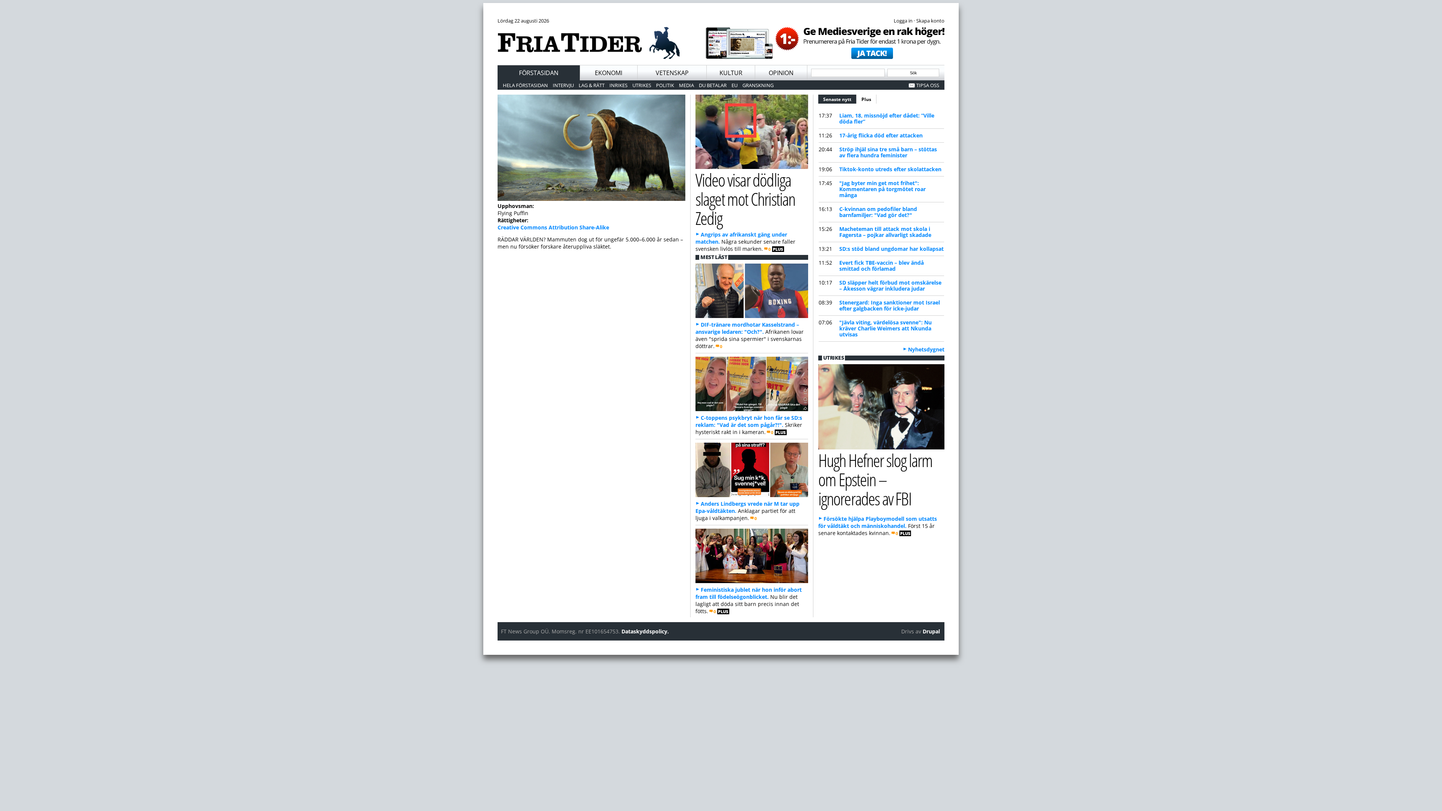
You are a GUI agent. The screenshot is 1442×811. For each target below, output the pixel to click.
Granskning (758, 85)
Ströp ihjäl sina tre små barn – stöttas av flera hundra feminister (888, 152)
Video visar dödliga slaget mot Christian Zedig (745, 198)
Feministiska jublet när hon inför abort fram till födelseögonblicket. (748, 593)
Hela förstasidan (525, 85)
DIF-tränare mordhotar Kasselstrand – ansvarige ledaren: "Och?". (747, 328)
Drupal (931, 631)
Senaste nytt (840, 99)
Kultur (730, 73)
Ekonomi (608, 73)
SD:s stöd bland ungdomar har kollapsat (891, 248)
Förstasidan (538, 73)
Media (686, 85)
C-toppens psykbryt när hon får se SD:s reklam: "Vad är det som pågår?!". (748, 421)
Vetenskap (672, 73)
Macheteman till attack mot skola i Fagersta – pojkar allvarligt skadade (885, 231)
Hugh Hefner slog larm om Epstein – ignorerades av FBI (875, 479)
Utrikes (641, 85)
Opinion (781, 73)
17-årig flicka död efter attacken (881, 135)
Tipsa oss (927, 85)
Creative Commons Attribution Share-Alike (553, 227)
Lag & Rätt (592, 85)
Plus (866, 99)
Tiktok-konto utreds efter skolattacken (890, 169)
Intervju (563, 85)
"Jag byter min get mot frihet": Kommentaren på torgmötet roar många (882, 189)
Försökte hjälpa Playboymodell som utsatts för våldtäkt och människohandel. (877, 522)
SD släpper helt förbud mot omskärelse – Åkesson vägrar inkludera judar (890, 285)
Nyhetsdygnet (926, 349)
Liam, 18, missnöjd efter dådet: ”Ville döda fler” (886, 118)
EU (735, 85)
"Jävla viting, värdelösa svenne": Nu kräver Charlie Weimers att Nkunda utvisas (885, 328)
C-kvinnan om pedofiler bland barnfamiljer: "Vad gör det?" (878, 212)
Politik (665, 85)
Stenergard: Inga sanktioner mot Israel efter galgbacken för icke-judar (889, 305)
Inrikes (618, 85)
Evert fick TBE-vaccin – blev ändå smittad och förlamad (881, 265)
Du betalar (713, 85)
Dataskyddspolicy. (645, 631)
